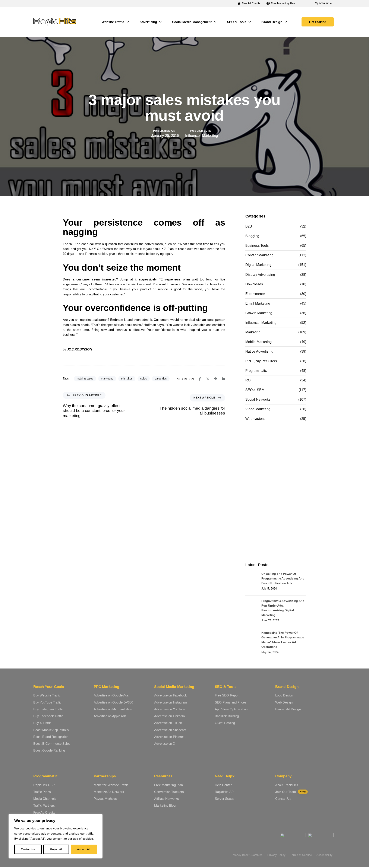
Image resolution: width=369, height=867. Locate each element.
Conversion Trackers (169, 792)
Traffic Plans (42, 792)
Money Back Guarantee (247, 855)
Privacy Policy (276, 855)
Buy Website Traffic (47, 695)
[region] (55, 836)
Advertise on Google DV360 (113, 702)
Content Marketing (259, 255)
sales (143, 378)
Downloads (254, 284)
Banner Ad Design (288, 709)
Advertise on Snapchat (170, 730)
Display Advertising (260, 274)
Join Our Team (290, 792)
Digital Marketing (258, 265)
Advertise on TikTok (168, 723)
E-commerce (255, 294)
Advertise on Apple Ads (110, 716)
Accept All (83, 849)
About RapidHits (286, 785)
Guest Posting (225, 723)
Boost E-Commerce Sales (51, 743)
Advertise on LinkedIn (169, 716)
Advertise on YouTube (169, 709)
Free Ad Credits (251, 3)
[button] (321, 3)
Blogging (252, 236)
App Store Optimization (231, 709)
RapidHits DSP (44, 785)
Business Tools (257, 245)
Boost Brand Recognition (50, 737)
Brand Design (271, 22)
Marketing (253, 332)
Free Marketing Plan (283, 3)
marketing (107, 378)
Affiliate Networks (166, 798)
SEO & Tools (236, 22)
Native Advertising (259, 351)
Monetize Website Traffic (111, 785)
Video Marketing (258, 409)
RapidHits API (224, 792)
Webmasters (255, 418)
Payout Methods (105, 798)
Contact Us (283, 798)
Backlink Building (227, 716)
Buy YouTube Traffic (47, 702)
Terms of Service (301, 855)
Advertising (148, 22)
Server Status (224, 798)
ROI (248, 380)
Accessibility (324, 855)
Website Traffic (113, 22)
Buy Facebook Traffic (48, 716)
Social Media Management (192, 22)
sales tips (161, 378)
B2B (248, 226)
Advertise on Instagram (170, 702)
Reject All (56, 849)
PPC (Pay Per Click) (261, 361)
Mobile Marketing (258, 342)
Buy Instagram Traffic (48, 709)
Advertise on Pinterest (169, 737)
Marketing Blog (164, 805)
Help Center (223, 785)
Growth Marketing (258, 313)
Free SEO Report (227, 695)
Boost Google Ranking (49, 750)
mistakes (127, 378)
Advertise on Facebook (170, 695)
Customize (28, 849)
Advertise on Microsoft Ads (113, 709)
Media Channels (44, 798)
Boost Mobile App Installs (51, 730)
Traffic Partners (44, 805)
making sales (85, 378)
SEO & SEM (254, 390)
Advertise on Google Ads (111, 695)
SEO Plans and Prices (231, 702)
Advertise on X (164, 743)
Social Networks (258, 399)
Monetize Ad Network (109, 792)
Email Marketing (257, 303)
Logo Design (284, 695)
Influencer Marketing (201, 136)
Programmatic (256, 370)
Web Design (284, 702)
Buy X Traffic (42, 723)
